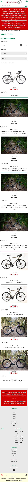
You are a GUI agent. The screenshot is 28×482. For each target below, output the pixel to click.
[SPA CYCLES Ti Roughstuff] (14, 86)
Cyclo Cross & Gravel (16, 30)
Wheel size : (4, 58)
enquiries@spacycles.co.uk (14, 467)
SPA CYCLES (10, 30)
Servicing (14, 416)
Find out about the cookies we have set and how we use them (14, 480)
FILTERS (2, 45)
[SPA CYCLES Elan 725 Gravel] (14, 118)
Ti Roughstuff (14, 95)
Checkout (14, 412)
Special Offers (14, 414)
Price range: (4, 53)
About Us (14, 420)
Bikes (6, 30)
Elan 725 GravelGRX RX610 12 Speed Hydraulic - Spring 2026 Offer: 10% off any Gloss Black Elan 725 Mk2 (14, 168)
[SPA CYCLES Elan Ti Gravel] (14, 271)
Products (2, 30)
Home (14, 425)
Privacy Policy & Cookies (14, 423)
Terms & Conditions (14, 421)
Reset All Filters (12, 62)
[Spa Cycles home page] (14, 3)
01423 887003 (14, 461)
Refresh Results (4, 49)
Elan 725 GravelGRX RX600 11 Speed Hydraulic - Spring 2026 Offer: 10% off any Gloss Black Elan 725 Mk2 (14, 131)
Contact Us (14, 418)
